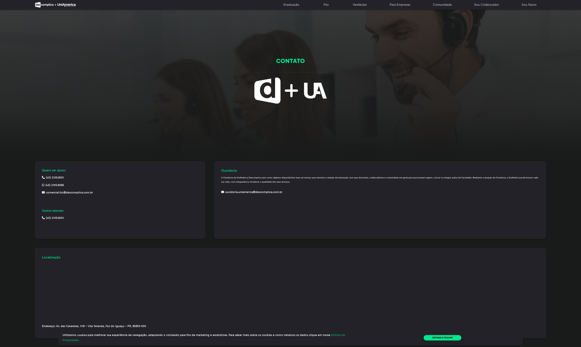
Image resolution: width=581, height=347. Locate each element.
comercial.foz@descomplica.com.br (69, 192)
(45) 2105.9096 (54, 185)
